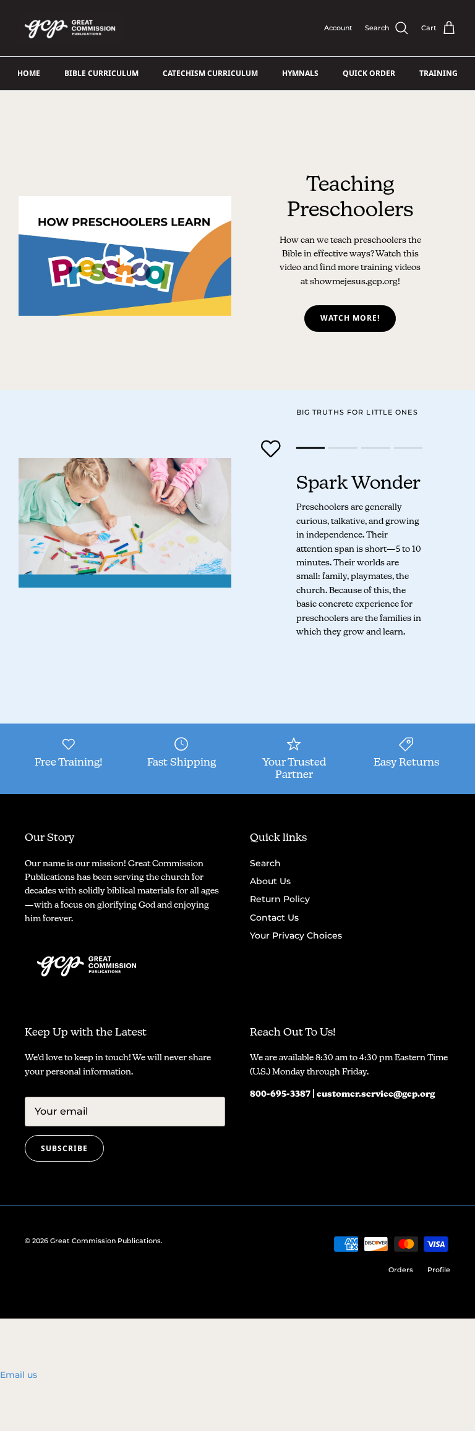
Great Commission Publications (105, 1240)
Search (265, 863)
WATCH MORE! (350, 318)
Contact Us (274, 917)
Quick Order (369, 73)
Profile (438, 1269)
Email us (18, 1374)
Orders (400, 1269)
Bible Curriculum (101, 73)
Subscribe (64, 1148)
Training (438, 73)
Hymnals (300, 73)
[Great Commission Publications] (71, 28)
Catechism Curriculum (210, 73)
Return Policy (280, 899)
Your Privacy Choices (296, 935)
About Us (270, 881)
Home (28, 73)
